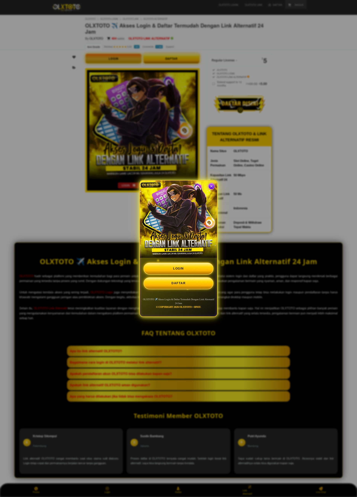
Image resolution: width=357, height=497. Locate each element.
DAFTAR (178, 283)
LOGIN (178, 268)
